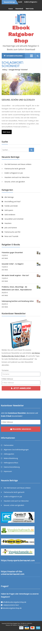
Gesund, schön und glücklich (18, 99)
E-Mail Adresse (7, 379)
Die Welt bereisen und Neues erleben (17, 164)
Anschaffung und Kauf (12, 201)
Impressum (8, 471)
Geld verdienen (9, 214)
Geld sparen (8, 210)
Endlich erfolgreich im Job (31, 2)
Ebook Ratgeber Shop (21, 34)
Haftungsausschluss (11, 463)
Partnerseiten (8, 445)
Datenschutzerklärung (12, 467)
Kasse (11, 9)
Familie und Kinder (11, 206)
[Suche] (31, 150)
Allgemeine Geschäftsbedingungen (16, 450)
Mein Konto (30, 9)
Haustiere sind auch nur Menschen (16, 177)
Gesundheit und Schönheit (13, 219)
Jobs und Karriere (10, 228)
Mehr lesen (7, 132)
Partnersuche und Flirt (12, 232)
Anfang (4, 70)
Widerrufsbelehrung (11, 458)
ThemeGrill (25, 625)
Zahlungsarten (9, 454)
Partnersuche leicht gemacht (14, 169)
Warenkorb (19, 9)
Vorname (5, 370)
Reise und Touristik (11, 236)
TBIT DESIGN (14, 625)
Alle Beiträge (9, 197)
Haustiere (7, 223)
